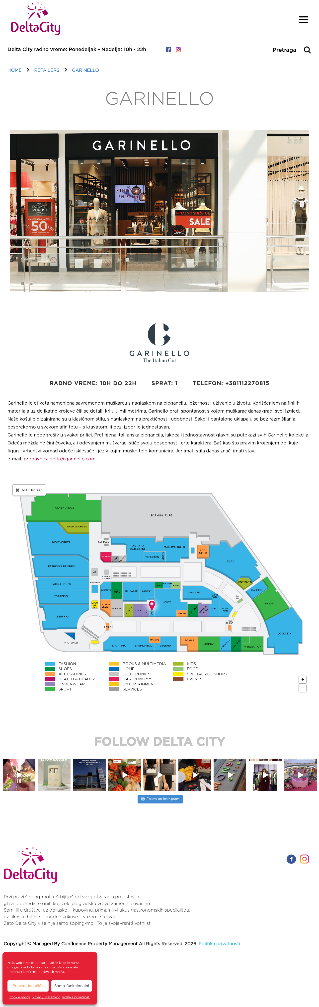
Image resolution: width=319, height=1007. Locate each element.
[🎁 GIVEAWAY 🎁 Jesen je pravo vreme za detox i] (19, 775)
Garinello (85, 70)
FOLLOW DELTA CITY (159, 742)
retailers (47, 70)
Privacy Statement (46, 997)
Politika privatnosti (76, 997)
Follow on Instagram (163, 799)
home (14, 70)
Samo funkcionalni (71, 986)
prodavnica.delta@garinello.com (58, 459)
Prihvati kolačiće (28, 986)
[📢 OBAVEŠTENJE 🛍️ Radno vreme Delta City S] (54, 775)
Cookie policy (19, 997)
